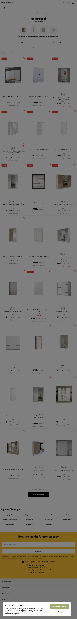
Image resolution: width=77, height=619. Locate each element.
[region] (37, 609)
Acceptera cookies (59, 606)
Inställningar (59, 612)
